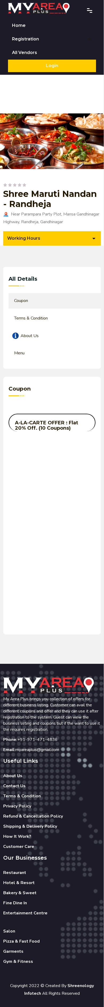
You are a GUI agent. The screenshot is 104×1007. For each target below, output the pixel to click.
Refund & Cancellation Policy (33, 816)
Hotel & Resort (19, 883)
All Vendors (24, 52)
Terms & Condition (22, 796)
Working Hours (23, 238)
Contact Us (14, 786)
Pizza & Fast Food (21, 941)
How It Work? (17, 836)
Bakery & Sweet (20, 893)
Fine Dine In (15, 903)
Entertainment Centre (25, 913)
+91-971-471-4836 (37, 740)
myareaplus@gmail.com (37, 750)
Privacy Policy (17, 806)
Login (52, 65)
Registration (25, 39)
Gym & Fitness (18, 961)
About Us (12, 776)
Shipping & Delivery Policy (30, 826)
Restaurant (14, 873)
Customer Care (18, 846)
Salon (9, 931)
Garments (13, 951)
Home (19, 25)
